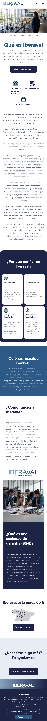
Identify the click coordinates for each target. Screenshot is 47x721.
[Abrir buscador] (37, 4)
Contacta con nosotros (22, 671)
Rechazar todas (16, 711)
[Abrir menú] (42, 4)
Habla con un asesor (22, 69)
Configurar (33, 711)
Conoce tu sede (22, 627)
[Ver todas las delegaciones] (23, 615)
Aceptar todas (23, 717)
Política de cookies (23, 706)
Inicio (10, 35)
